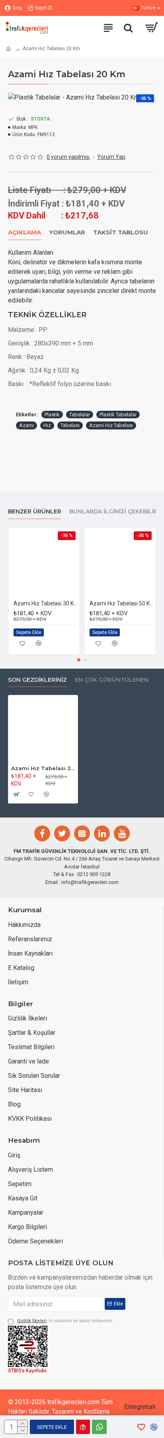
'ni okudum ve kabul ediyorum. (65, 1320)
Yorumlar (67, 232)
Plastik (52, 415)
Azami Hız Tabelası (111, 425)
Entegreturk (140, 1407)
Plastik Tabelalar (118, 415)
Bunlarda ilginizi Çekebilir (113, 511)
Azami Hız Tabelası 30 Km (46, 603)
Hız (47, 425)
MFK (32, 127)
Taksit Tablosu (120, 232)
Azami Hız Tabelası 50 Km (122, 603)
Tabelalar (79, 415)
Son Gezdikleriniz (37, 680)
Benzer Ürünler (34, 511)
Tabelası (70, 425)
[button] (78, 659)
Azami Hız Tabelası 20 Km (43, 768)
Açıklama (24, 232)
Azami (26, 425)
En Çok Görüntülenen (111, 680)
